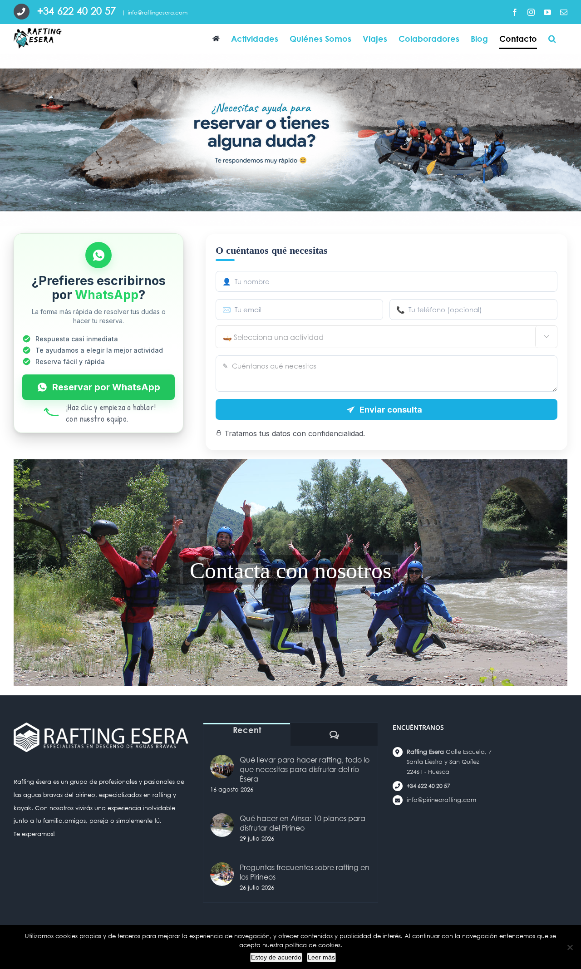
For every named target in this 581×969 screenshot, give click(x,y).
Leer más (321, 957)
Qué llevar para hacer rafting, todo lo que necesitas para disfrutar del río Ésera (304, 769)
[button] (552, 38)
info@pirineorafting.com (441, 800)
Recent (247, 730)
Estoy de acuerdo (276, 957)
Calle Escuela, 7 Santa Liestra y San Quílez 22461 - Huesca (449, 762)
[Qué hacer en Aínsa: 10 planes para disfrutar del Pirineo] (222, 825)
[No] (569, 947)
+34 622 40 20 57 (428, 786)
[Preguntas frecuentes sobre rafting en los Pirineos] (222, 874)
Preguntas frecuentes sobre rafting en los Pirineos (304, 871)
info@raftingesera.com (157, 12)
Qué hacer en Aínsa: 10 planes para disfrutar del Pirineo (302, 822)
